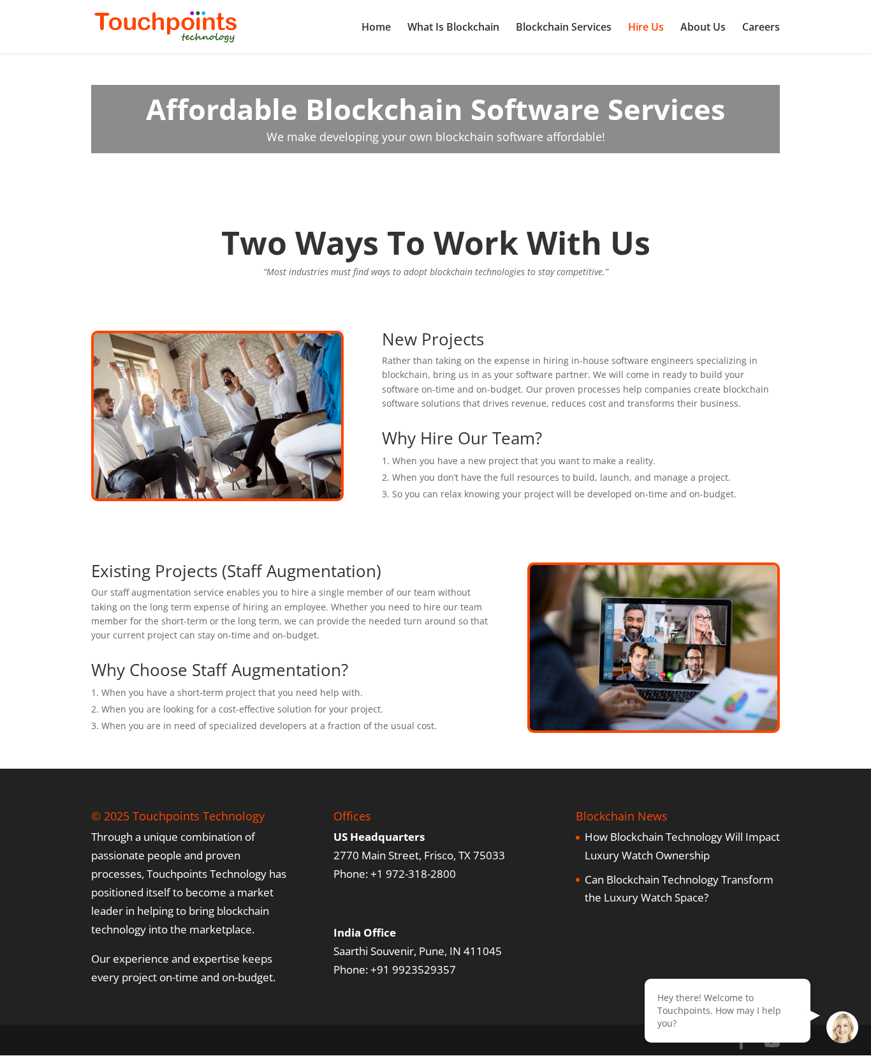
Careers (761, 28)
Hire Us (646, 28)
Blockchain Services (563, 28)
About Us (703, 28)
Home (376, 28)
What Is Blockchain (453, 28)
